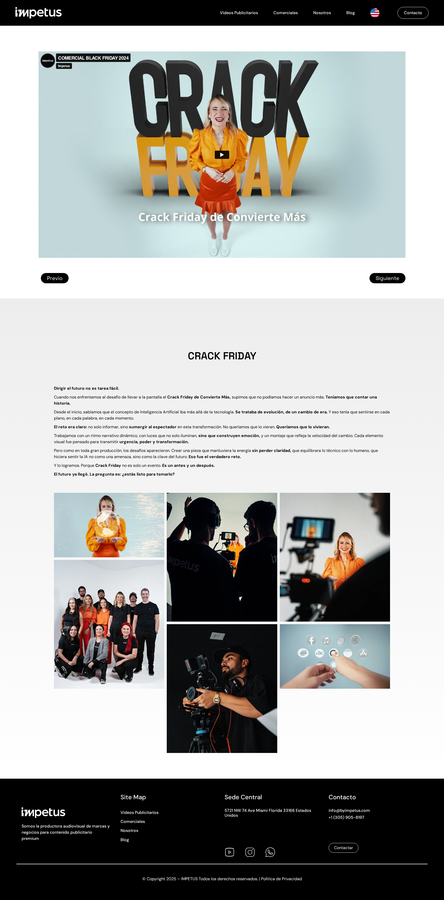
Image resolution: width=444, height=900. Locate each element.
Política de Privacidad (281, 878)
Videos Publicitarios (239, 12)
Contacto (413, 12)
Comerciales (285, 12)
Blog (350, 12)
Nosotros (322, 12)
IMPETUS (189, 878)
